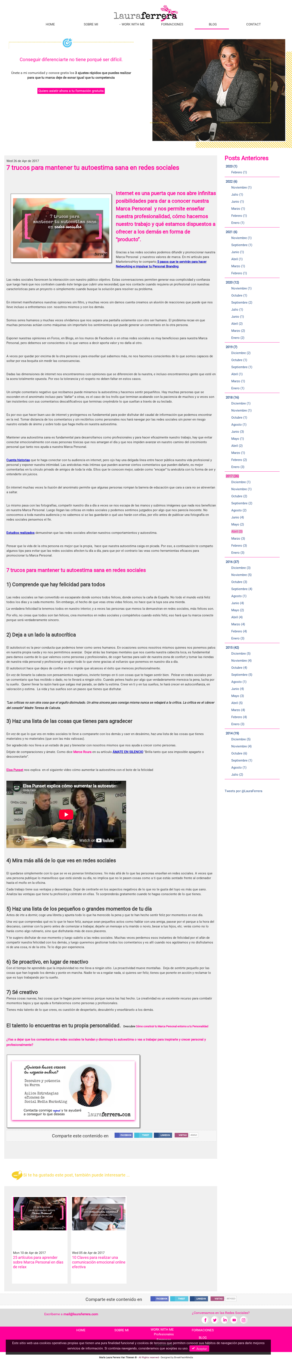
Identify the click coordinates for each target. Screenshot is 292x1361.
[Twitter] (215, 1319)
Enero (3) (237, 467)
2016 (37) (232, 562)
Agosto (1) (238, 425)
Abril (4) (237, 617)
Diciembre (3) (241, 568)
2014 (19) (232, 733)
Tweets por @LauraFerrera (243, 791)
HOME (50, 24)
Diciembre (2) (241, 353)
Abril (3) (237, 531)
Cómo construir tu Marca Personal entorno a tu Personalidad (172, 1026)
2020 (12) (232, 282)
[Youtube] (234, 1319)
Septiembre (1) (241, 245)
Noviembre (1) (241, 187)
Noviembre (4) (241, 661)
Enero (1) (237, 223)
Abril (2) (237, 324)
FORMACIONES (172, 24)
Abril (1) (237, 259)
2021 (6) (231, 232)
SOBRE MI (91, 24)
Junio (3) (237, 432)
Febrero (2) (239, 460)
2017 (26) (232, 476)
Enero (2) (237, 338)
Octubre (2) (239, 496)
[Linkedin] (224, 1319)
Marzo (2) (238, 331)
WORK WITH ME (133, 24)
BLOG (213, 24)
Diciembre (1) (241, 403)
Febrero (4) (239, 631)
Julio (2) (237, 774)
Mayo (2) (237, 524)
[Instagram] (244, 1319)
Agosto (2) (238, 510)
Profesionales (164, 1334)
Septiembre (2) (241, 302)
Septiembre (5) (241, 675)
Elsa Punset (14, 770)
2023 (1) (231, 166)
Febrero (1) (239, 172)
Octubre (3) (239, 582)
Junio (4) (237, 517)
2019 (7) (231, 347)
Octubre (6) (239, 753)
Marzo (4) (238, 624)
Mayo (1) (237, 439)
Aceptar (201, 1348)
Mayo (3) (237, 696)
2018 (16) (232, 397)
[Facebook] (205, 1319)
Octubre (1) (239, 295)
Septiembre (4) (241, 589)
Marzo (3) (238, 538)
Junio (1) (237, 202)
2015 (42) (232, 648)
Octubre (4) (239, 668)
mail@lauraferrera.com (80, 1314)
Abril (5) (237, 703)
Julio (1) (237, 194)
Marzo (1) (238, 209)
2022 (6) (231, 181)
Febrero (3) (239, 546)
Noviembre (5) (241, 575)
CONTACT (253, 24)
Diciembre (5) (241, 653)
